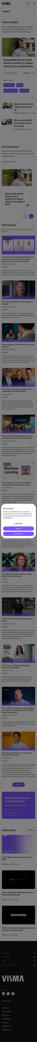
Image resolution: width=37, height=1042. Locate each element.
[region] (18, 521)
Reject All (18, 528)
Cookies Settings (18, 523)
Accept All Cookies (18, 533)
